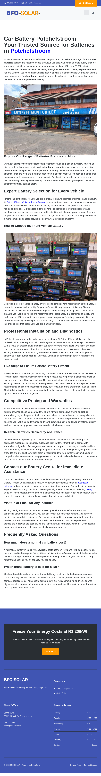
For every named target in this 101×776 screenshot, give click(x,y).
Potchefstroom (31, 51)
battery (89, 489)
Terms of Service (90, 765)
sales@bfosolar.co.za (32, 3)
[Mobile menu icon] (86, 12)
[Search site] (93, 13)
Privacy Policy (75, 765)
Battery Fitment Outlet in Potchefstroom (26, 202)
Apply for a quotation (64, 688)
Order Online (61, 693)
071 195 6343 (12, 3)
